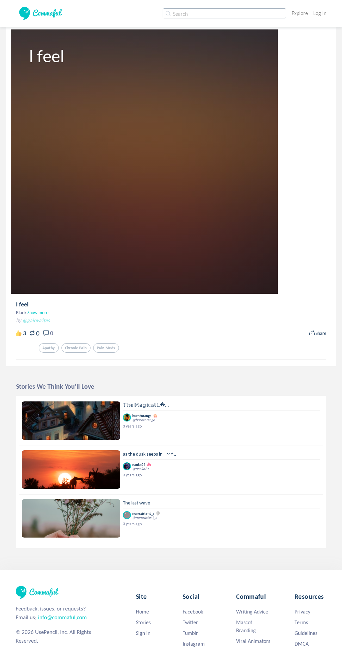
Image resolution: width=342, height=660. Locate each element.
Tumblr (190, 633)
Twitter (190, 622)
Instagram (194, 644)
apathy (48, 348)
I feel (22, 304)
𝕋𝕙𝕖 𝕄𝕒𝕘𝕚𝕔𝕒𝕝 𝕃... (146, 405)
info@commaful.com (62, 617)
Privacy (302, 611)
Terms (301, 622)
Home (142, 611)
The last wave (136, 503)
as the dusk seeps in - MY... (149, 454)
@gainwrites (36, 320)
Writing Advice (252, 611)
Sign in (143, 633)
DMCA (302, 644)
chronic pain (76, 348)
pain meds (106, 348)
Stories (143, 622)
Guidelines (306, 633)
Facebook (193, 611)
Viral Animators (253, 641)
